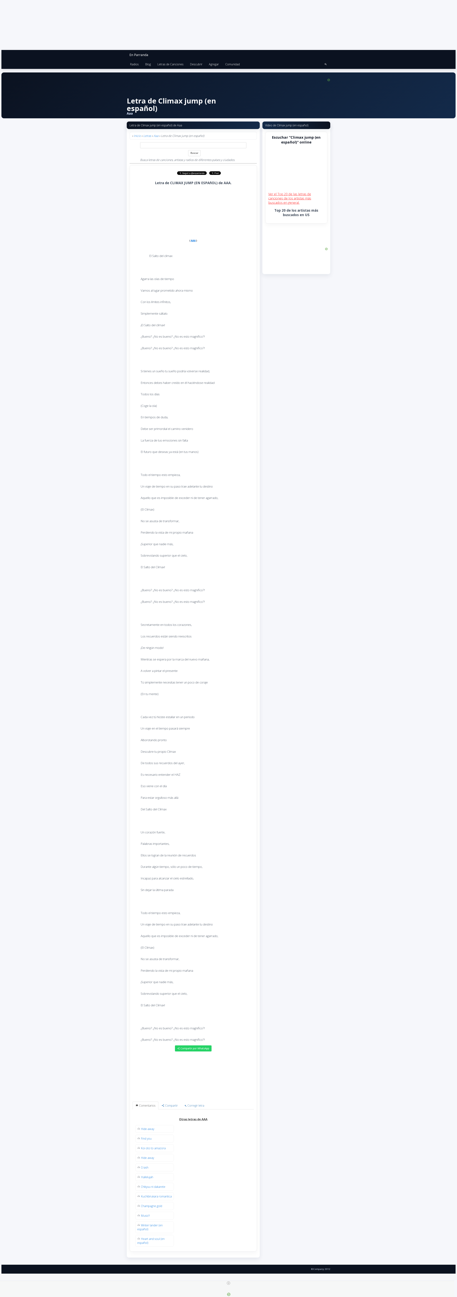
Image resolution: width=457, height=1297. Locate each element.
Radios (134, 64)
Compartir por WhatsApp (194, 1048)
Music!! (145, 1216)
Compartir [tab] (171, 1105)
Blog (148, 64)
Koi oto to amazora (153, 1148)
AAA (193, 240)
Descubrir (196, 64)
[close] (228, 1283)
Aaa (156, 136)
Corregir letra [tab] (195, 1105)
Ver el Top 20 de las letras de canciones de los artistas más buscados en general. (289, 198)
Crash (144, 1167)
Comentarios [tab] (146, 1105)
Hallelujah (147, 1177)
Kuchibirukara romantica (156, 1196)
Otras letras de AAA (193, 1119)
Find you (146, 1138)
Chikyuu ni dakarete (153, 1187)
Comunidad (232, 64)
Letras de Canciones (170, 64)
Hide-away (147, 1129)
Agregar (214, 64)
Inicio (137, 136)
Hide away (147, 1158)
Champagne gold (151, 1206)
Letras (147, 136)
